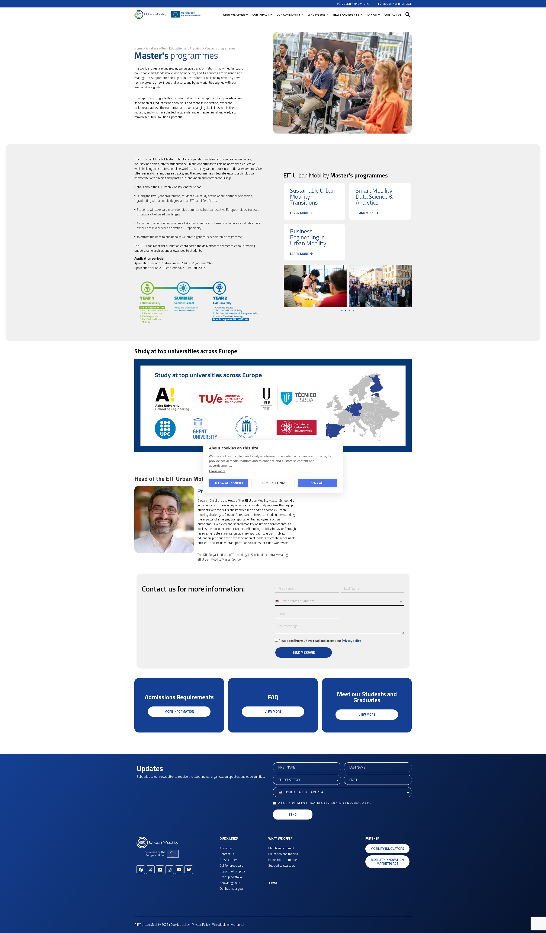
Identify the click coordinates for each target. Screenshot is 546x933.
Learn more (217, 471)
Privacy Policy (360, 803)
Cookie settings (272, 483)
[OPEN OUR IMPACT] (271, 14)
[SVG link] (150, 14)
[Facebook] (140, 869)
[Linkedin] (160, 869)
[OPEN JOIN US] (379, 14)
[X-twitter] (150, 869)
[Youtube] (179, 869)
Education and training (185, 48)
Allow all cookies (228, 483)
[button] (408, 14)
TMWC (273, 883)
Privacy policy (351, 640)
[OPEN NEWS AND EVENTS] (361, 14)
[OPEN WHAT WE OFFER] (247, 14)
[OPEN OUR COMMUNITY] (302, 14)
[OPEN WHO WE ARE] (328, 14)
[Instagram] (169, 869)
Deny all (317, 483)
